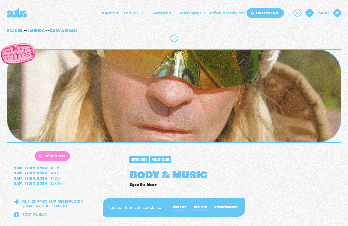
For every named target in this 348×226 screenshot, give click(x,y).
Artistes (162, 12)
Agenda (110, 12)
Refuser (200, 207)
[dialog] (174, 207)
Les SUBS (134, 12)
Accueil (15, 30)
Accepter (179, 207)
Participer (190, 12)
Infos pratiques (227, 12)
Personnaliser (226, 207)
